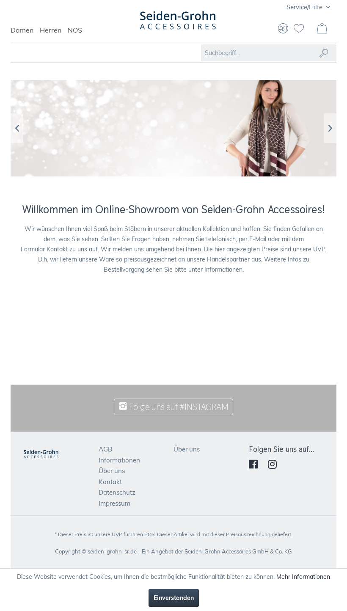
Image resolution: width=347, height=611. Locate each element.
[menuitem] (25, 34)
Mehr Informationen (303, 577)
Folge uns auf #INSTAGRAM (178, 407)
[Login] (283, 29)
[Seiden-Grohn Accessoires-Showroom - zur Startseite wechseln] (178, 24)
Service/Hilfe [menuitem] (305, 7)
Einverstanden (174, 598)
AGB (105, 449)
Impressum (114, 503)
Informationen (119, 460)
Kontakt (110, 482)
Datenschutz (117, 492)
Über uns (112, 471)
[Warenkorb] (322, 29)
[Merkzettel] (302, 29)
